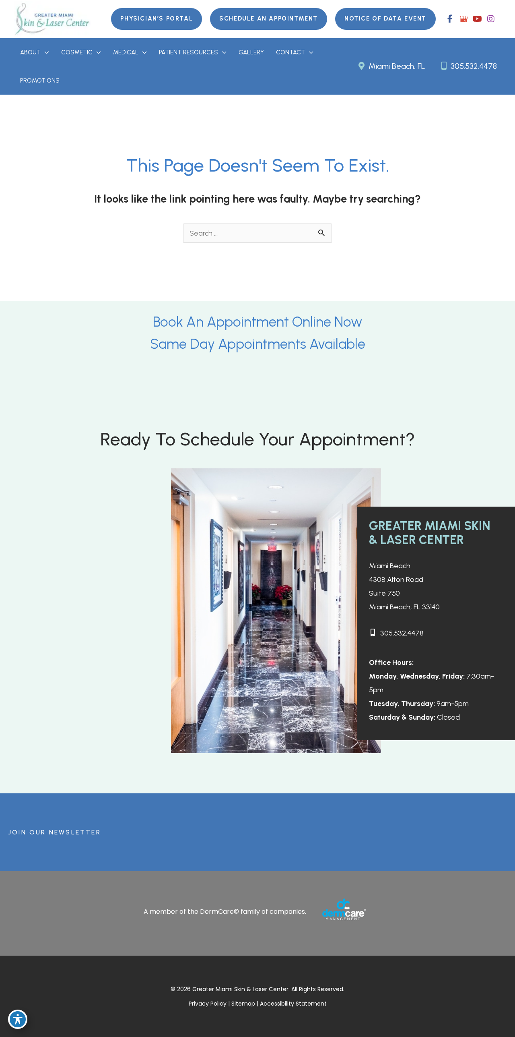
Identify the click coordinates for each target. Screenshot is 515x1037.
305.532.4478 (473, 66)
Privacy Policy (208, 1004)
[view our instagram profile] (491, 19)
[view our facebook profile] (450, 19)
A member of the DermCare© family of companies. (225, 911)
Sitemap (244, 1004)
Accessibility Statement (293, 1004)
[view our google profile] (463, 19)
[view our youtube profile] (477, 19)
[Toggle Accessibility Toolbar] (17, 1019)
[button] (156, 19)
